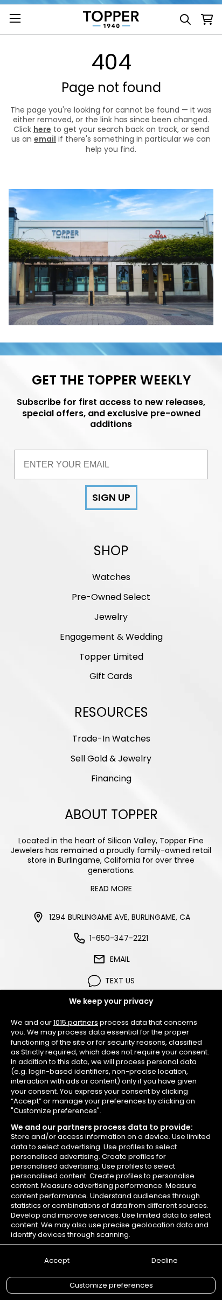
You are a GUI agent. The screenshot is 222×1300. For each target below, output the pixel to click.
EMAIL (120, 959)
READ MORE (111, 888)
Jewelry (111, 617)
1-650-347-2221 (118, 938)
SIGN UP (111, 497)
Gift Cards (111, 676)
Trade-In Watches (111, 738)
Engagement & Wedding (111, 637)
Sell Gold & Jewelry (111, 758)
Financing (111, 778)
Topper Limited (111, 657)
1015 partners (75, 1023)
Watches (111, 577)
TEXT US (120, 980)
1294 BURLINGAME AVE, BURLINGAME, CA (119, 917)
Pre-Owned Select (111, 597)
